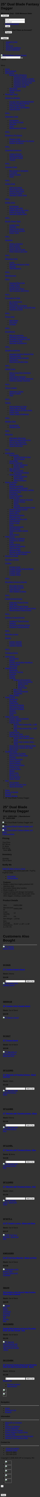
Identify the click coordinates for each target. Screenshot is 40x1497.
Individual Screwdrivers (18, 337)
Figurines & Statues (16, 540)
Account (5, 15)
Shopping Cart (10, 1410)
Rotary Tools (14, 233)
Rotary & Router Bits (17, 212)
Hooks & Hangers (16, 244)
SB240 (6, 1288)
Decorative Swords (16, 588)
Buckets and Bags (16, 486)
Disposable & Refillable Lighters (21, 490)
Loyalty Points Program (14, 1430)
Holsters (12, 711)
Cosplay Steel (14, 573)
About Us (9, 46)
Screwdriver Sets (15, 341)
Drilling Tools (10, 203)
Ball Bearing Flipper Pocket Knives (22, 608)
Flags (11, 542)
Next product (12, 1386)
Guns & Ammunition (16, 765)
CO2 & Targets (19, 459)
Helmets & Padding (16, 709)
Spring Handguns (20, 476)
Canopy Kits (14, 722)
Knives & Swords (11, 556)
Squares (12, 266)
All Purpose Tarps (16, 734)
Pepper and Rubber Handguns (21, 662)
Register (8, 32)
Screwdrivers (10, 332)
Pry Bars (12, 324)
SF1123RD (8, 1070)
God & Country (15, 761)
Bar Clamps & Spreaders (18, 171)
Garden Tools (14, 498)
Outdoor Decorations (17, 546)
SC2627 (7, 1036)
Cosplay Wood (15, 575)
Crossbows (18, 693)
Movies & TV (14, 775)
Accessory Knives (12, 560)
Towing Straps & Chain (18, 406)
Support (5, 38)
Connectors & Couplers (18, 306)
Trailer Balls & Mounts (17, 408)
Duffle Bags (13, 703)
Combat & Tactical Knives (19, 621)
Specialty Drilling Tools (18, 214)
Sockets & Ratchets (12, 350)
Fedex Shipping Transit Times (16, 1432)
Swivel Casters (15, 393)
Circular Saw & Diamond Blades (21, 102)
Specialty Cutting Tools (18, 195)
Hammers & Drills (16, 309)
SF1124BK (8, 1109)
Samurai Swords (15, 646)
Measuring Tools (11, 259)
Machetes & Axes (11, 634)
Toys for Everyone (16, 786)
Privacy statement (12, 1428)
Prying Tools (10, 317)
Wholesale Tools (11, 94)
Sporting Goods (11, 668)
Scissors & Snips (15, 193)
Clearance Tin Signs (21, 85)
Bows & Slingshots (21, 691)
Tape (11, 533)
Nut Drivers (13, 360)
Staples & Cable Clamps (18, 531)
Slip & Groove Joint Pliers (19, 291)
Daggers (12, 623)
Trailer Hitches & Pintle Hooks (20, 410)
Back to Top (7, 1381)
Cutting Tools (10, 184)
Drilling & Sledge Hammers (19, 381)
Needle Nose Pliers (16, 289)
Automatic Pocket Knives (18, 602)
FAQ (7, 44)
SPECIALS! (9, 73)
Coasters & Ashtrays (17, 538)
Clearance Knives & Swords (24, 81)
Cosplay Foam (14, 567)
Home (7, 69)
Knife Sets (13, 604)
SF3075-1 (7, 1219)
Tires (11, 395)
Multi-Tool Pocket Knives (18, 606)
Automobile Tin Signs (17, 753)
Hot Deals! (13, 88)
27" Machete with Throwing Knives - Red (19, 1187)
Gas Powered (14, 469)
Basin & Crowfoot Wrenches (20, 440)
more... (7, 113)
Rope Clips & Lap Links (18, 251)
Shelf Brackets (14, 529)
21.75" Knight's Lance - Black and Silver (19, 1223)
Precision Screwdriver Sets (19, 339)
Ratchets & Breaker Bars (18, 362)
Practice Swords (15, 644)
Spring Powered (15, 474)
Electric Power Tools (13, 221)
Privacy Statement (12, 50)
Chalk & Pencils (15, 154)
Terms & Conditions (13, 48)
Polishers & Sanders (17, 231)
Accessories (14, 120)
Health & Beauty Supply (18, 509)
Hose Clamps (14, 246)
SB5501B (7, 1002)
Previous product (13, 1384)
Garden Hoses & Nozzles (23, 500)
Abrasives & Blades (12, 98)
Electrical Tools (15, 492)
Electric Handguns (21, 465)
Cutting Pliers (14, 285)
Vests (11, 715)
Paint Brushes (14, 521)
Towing (8, 403)
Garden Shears (19, 502)
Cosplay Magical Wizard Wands (21, 569)
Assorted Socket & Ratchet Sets (21, 354)
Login (7, 26)
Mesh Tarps (13, 750)
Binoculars (13, 670)
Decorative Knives (16, 586)
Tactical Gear (10, 697)
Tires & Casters (11, 388)
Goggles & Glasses (16, 705)
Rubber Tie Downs (16, 143)
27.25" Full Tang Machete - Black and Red (19, 1258)
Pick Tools (13, 322)
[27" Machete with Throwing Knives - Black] (11, 1095)
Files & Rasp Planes (17, 105)
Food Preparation (16, 496)
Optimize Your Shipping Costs (16, 1438)
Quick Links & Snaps (17, 250)
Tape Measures (15, 268)
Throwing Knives (11, 653)
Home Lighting (14, 511)
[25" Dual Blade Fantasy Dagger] (14, 55)
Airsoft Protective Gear (22, 457)
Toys (7, 781)
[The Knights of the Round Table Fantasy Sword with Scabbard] (11, 1275)
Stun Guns (13, 666)
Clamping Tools (11, 167)
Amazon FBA (10, 1434)
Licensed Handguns (21, 473)
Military (12, 771)
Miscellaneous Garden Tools (24, 507)
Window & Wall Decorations (20, 552)
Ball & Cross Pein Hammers (20, 373)
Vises (11, 177)
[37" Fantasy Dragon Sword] (11, 949)
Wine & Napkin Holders (18, 554)
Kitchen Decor (14, 544)
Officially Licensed (16, 471)
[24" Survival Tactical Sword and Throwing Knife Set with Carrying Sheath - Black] (11, 1350)
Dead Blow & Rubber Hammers (21, 379)
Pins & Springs (15, 248)
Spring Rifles (18, 478)
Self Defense (10, 657)
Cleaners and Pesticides (18, 488)
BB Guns (21, 686)
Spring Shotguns (20, 480)
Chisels (12, 375)
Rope (11, 525)
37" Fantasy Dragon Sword (14, 969)
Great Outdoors (15, 763)
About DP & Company (13, 1423)
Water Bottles (14, 695)
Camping (12, 674)
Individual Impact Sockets (19, 358)
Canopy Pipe (14, 732)
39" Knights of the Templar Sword (16, 1006)
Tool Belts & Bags (16, 158)
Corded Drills (14, 225)
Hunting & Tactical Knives (15, 618)
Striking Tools (10, 369)
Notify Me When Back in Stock (13, 869)
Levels (11, 262)
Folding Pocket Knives (13, 599)
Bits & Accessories (16, 335)
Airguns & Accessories (22, 680)
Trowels (12, 160)
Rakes (16, 504)
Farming (12, 757)
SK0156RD (8, 1324)
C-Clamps (13, 173)
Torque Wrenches (16, 446)
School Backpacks (16, 527)
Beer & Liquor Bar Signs (18, 755)
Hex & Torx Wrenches (17, 442)
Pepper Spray (14, 664)
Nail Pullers (13, 320)
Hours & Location (12, 1448)
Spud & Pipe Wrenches (18, 444)
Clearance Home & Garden (24, 79)
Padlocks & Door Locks (18, 519)
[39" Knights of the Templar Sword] (11, 985)
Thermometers (14, 548)
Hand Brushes (14, 109)
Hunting (12, 678)
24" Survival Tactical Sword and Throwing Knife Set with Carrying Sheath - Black (20, 1366)
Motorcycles (13, 773)
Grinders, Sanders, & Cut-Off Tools (22, 308)
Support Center (11, 42)
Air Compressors (15, 302)
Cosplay (8, 563)
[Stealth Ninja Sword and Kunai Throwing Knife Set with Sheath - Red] (7, 1321)
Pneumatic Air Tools (12, 298)
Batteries (12, 484)
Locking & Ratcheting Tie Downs (21, 141)
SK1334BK (8, 1360)
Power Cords (14, 523)
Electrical (12, 124)
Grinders (12, 227)
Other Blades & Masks (17, 591)
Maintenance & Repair (17, 128)
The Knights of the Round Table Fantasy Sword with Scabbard (19, 1293)
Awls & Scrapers (15, 188)
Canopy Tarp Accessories (19, 719)
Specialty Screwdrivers (18, 343)
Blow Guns (13, 304)
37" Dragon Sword (10, 1040)
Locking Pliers (14, 287)
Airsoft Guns (9, 453)
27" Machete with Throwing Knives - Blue (19, 1150)
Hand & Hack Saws (16, 191)
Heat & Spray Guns (16, 229)
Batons (12, 660)
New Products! (10, 71)
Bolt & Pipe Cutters (16, 189)
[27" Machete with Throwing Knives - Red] (11, 1168)
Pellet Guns (22, 688)
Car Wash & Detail (16, 122)
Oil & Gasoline (14, 777)
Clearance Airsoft (20, 77)
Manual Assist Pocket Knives (20, 610)
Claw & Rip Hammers (17, 377)
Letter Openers (15, 590)
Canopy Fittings (15, 721)
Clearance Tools (20, 86)
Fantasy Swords (15, 642)
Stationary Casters (16, 392)
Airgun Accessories (25, 682)
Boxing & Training (16, 672)
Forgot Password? (12, 24)
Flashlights (13, 494)
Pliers (7, 279)
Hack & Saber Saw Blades (19, 107)
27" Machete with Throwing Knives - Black (20, 1113)
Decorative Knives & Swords (16, 582)
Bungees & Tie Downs (13, 135)
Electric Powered (15, 463)
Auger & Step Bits (16, 208)
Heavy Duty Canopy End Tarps (21, 748)
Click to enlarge (8, 834)
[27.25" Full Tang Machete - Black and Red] (11, 1239)
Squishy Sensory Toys (17, 785)
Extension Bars (15, 356)
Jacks (11, 126)
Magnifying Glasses (16, 515)
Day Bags (13, 701)
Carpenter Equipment (13, 150)
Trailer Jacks (14, 412)
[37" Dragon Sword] (11, 1018)
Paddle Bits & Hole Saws (18, 210)
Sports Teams (14, 779)
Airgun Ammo (23, 684)
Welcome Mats (15, 550)
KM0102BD (8, 1253)
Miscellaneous (10, 276)
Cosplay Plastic (15, 571)
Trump (11, 92)
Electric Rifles (19, 467)
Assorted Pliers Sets (17, 283)
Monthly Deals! (15, 90)
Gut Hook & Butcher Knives (19, 625)
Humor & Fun (14, 767)
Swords (8, 638)
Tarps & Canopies (12, 717)
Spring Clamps (15, 175)
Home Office (14, 513)
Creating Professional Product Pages (19, 1436)
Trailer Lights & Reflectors (19, 414)
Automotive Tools (11, 117)
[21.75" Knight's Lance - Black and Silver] (11, 1204)
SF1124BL (8, 1146)
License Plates (15, 769)
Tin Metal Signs (11, 752)
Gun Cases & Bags (16, 707)
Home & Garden (11, 482)
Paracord (12, 713)
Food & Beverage (16, 759)
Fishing (12, 676)
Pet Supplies (14, 783)
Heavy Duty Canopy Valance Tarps (22, 746)
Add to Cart (30, 981)
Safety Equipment (16, 156)
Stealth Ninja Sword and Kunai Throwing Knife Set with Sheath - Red (19, 1329)
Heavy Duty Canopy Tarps (19, 736)
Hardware (9, 240)
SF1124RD (8, 1182)
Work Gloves (14, 535)
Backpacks (13, 699)
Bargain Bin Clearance (18, 75)
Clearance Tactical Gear (23, 83)
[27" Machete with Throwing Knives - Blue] (11, 1131)
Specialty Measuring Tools (19, 264)
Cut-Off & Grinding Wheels (19, 103)
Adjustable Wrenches (17, 438)
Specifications (12, 878)
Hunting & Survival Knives (19, 627)
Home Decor (10, 537)
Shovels (17, 506)
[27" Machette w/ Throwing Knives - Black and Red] (11, 1056)
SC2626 (7, 965)
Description (11, 876)
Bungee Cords (14, 139)
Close (3, 1495)
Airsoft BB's (13, 461)
